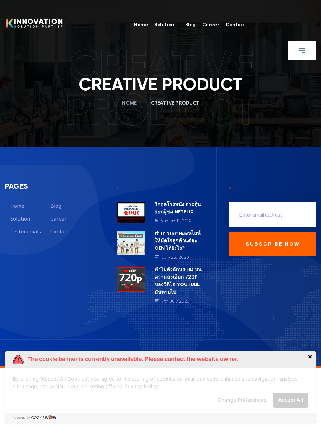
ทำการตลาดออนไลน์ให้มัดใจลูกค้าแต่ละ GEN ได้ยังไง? (178, 240)
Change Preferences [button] (242, 400)
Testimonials (25, 232)
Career (211, 25)
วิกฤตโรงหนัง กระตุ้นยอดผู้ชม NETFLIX (178, 208)
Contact (236, 25)
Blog (190, 25)
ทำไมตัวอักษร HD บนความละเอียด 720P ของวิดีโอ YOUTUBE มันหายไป (178, 280)
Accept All (290, 400)
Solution (164, 25)
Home (141, 25)
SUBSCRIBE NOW (273, 244)
